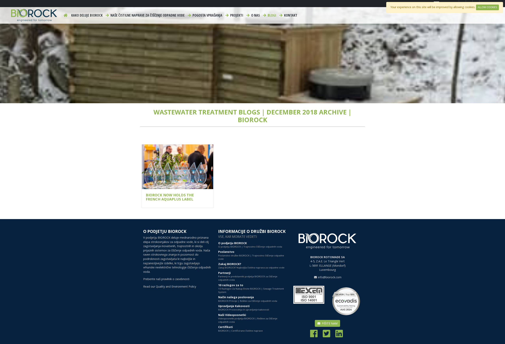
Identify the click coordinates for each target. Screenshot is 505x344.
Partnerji (247, 276)
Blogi (271, 15)
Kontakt (290, 15)
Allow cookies (487, 7)
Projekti (236, 15)
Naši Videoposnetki (247, 318)
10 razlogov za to (251, 288)
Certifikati (240, 328)
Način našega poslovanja (247, 298)
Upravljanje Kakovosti (243, 307)
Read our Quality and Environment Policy (169, 286)
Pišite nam (329, 323)
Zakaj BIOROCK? (251, 265)
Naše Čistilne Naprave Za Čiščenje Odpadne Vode (147, 15)
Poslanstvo (251, 255)
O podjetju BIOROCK (250, 244)
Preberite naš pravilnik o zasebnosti (166, 279)
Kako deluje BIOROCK (87, 15)
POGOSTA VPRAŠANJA (207, 15)
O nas (255, 15)
